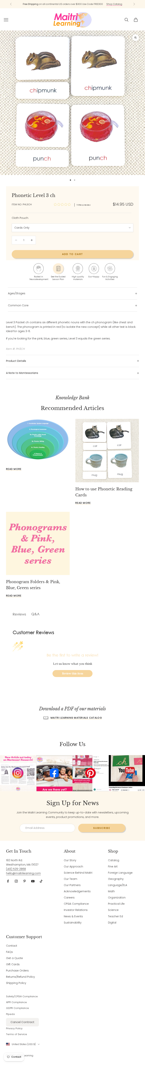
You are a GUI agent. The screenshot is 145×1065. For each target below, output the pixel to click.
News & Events (73, 916)
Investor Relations (76, 910)
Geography (116, 879)
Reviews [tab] (19, 614)
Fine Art (113, 866)
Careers (69, 897)
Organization (117, 897)
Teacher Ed (115, 916)
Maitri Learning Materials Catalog (76, 717)
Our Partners (72, 885)
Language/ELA (117, 885)
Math (111, 891)
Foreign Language (120, 873)
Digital (112, 922)
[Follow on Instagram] (16, 881)
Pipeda (10, 1014)
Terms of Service (16, 1034)
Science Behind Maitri (78, 873)
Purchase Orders (17, 970)
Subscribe (101, 828)
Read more (13, 469)
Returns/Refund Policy (20, 977)
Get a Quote (14, 958)
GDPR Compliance (17, 1008)
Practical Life (116, 904)
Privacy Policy (14, 1028)
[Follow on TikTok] (41, 881)
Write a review (83, 204)
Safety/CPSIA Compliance (22, 996)
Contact (11, 946)
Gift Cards (13, 964)
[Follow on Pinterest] (24, 881)
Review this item (72, 673)
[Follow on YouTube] (33, 881)
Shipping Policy (16, 983)
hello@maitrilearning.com (23, 873)
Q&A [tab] (35, 614)
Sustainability (73, 922)
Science (113, 910)
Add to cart (72, 254)
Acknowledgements (77, 891)
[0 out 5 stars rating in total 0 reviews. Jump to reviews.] (63, 204)
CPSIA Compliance (76, 904)
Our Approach (73, 866)
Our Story (70, 860)
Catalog (113, 860)
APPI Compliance (16, 1002)
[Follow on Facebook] (8, 881)
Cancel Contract (22, 1022)
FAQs (9, 952)
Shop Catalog (114, 4)
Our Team (70, 879)
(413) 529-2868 (16, 869)
